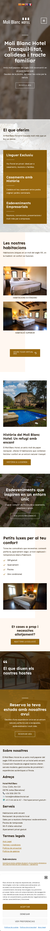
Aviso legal (42, 927)
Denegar (25, 914)
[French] (30, 4)
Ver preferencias (25, 921)
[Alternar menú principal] (44, 21)
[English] (27, 4)
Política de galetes (11, 851)
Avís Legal (7, 841)
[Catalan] (20, 4)
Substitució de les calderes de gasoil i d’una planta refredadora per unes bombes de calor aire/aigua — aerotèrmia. (24, 863)
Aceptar (25, 907)
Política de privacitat (12, 848)
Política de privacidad (28, 927)
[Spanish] (23, 4)
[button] (46, 877)
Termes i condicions (12, 845)
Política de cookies (11, 927)
